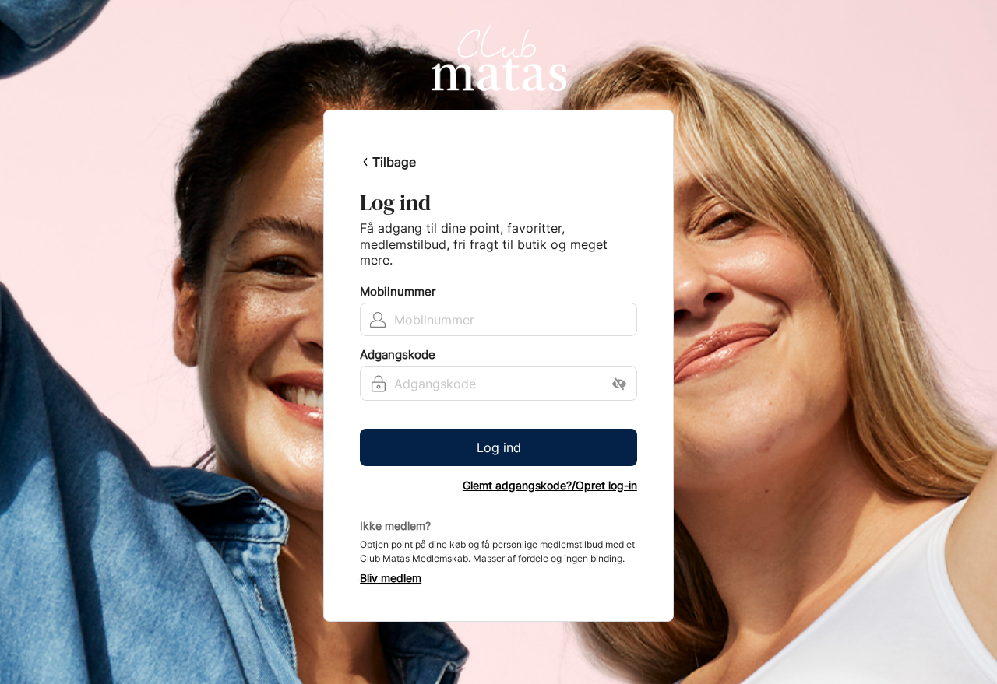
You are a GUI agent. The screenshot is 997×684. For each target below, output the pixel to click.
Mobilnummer (398, 292)
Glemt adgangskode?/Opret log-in (550, 485)
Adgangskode (397, 355)
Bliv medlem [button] (390, 578)
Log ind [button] (499, 447)
